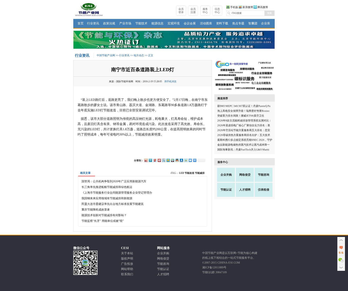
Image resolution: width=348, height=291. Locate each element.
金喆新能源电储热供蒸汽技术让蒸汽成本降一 (243, 144)
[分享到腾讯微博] (150, 160)
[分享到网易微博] (154, 160)
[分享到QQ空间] (168, 160)
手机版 (234, 7)
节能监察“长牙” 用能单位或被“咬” (103, 220)
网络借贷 (245, 174)
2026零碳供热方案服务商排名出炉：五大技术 (243, 135)
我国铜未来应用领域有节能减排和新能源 (107, 198)
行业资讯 (93, 23)
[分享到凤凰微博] (159, 160)
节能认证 (226, 189)
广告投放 (127, 263)
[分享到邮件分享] (190, 160)
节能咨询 (263, 174)
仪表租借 (263, 189)
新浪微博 (247, 7)
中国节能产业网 (106, 55)
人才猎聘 (245, 189)
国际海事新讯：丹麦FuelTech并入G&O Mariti (243, 149)
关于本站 (127, 253)
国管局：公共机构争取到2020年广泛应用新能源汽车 (114, 181)
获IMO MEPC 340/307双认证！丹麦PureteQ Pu (243, 105)
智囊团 (252, 23)
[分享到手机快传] (185, 160)
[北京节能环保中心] (174, 47)
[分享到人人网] (181, 160)
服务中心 (205, 10)
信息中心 (217, 10)
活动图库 (206, 23)
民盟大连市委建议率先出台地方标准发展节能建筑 (113, 203)
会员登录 (181, 10)
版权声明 (127, 258)
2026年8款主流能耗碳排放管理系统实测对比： (244, 120)
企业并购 (226, 174)
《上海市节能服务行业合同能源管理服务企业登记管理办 (117, 192)
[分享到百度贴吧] (163, 160)
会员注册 (193, 10)
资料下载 (222, 23)
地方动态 (139, 55)
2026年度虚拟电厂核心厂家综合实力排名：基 (243, 125)
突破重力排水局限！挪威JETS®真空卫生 (240, 115)
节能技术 (141, 23)
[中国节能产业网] (89, 16)
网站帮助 (127, 269)
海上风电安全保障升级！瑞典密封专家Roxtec (243, 110)
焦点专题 (238, 23)
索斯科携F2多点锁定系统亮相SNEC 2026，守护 (244, 139)
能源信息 (157, 23)
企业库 (265, 23)
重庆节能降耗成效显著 (96, 209)
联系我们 (127, 274)
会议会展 (190, 23)
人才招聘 (163, 274)
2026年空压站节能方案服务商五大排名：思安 (243, 130)
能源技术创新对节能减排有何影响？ (104, 215)
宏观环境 (174, 23)
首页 (81, 23)
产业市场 (125, 23)
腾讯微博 (262, 7)
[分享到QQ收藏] (172, 160)
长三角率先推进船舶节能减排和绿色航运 (107, 187)
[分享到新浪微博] (146, 160)
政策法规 (109, 23)
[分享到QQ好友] (177, 160)
